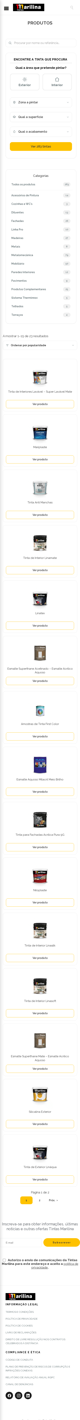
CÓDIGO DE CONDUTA (19, 1359)
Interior (57, 85)
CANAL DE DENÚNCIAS (19, 1384)
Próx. (52, 1200)
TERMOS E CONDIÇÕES (20, 1311)
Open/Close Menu (8, 8)
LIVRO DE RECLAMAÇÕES (21, 1332)
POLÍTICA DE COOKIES (19, 1325)
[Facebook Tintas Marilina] (9, 1395)
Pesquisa (72, 43)
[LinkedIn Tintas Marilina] (28, 1395)
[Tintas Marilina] (39, 7)
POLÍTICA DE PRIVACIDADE (22, 1318)
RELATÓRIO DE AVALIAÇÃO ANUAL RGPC (30, 1377)
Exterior (25, 85)
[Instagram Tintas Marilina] (18, 1395)
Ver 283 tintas (41, 146)
